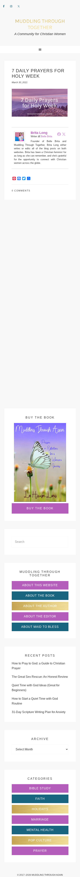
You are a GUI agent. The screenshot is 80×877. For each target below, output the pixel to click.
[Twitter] (64, 134)
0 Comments (21, 190)
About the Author (40, 606)
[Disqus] (40, 258)
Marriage (40, 819)
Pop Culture (40, 840)
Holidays (40, 809)
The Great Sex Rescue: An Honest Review (40, 676)
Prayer (40, 850)
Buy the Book (40, 508)
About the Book (40, 595)
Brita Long (39, 133)
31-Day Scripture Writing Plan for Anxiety (38, 712)
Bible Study (40, 788)
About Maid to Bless (40, 626)
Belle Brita (46, 136)
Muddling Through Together (40, 24)
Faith (40, 798)
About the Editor (40, 616)
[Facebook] (59, 134)
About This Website (40, 585)
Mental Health (40, 830)
